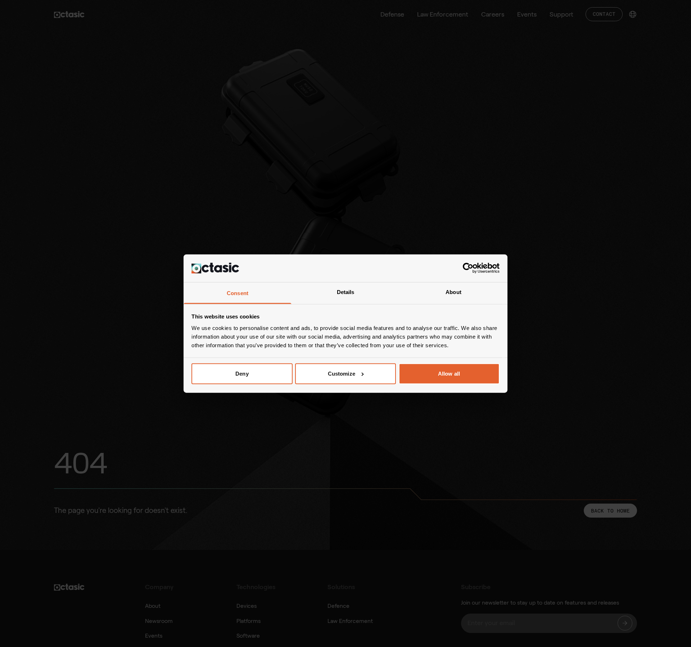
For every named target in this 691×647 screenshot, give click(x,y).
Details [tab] (345, 292)
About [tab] (453, 292)
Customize (341, 374)
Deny (241, 374)
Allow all (449, 374)
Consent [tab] (237, 293)
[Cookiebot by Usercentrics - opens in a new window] (468, 268)
